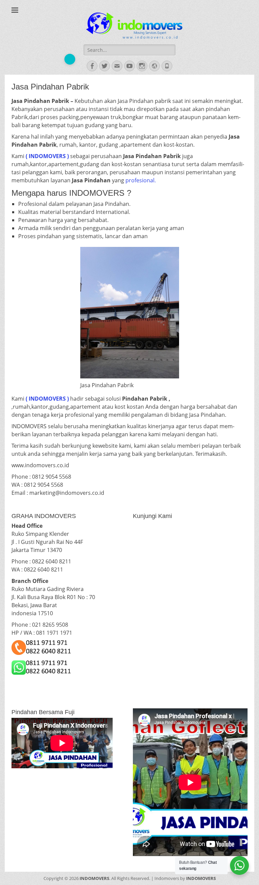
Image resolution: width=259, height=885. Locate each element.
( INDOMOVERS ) (47, 398)
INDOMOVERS (94, 878)
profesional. (140, 180)
